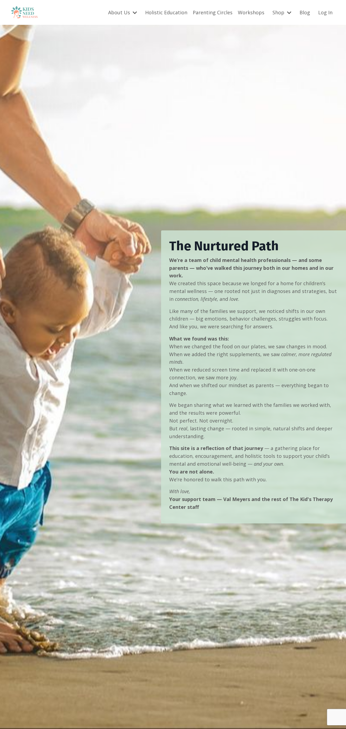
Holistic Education (166, 12)
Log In (325, 12)
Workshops (251, 12)
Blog (305, 12)
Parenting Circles (212, 12)
